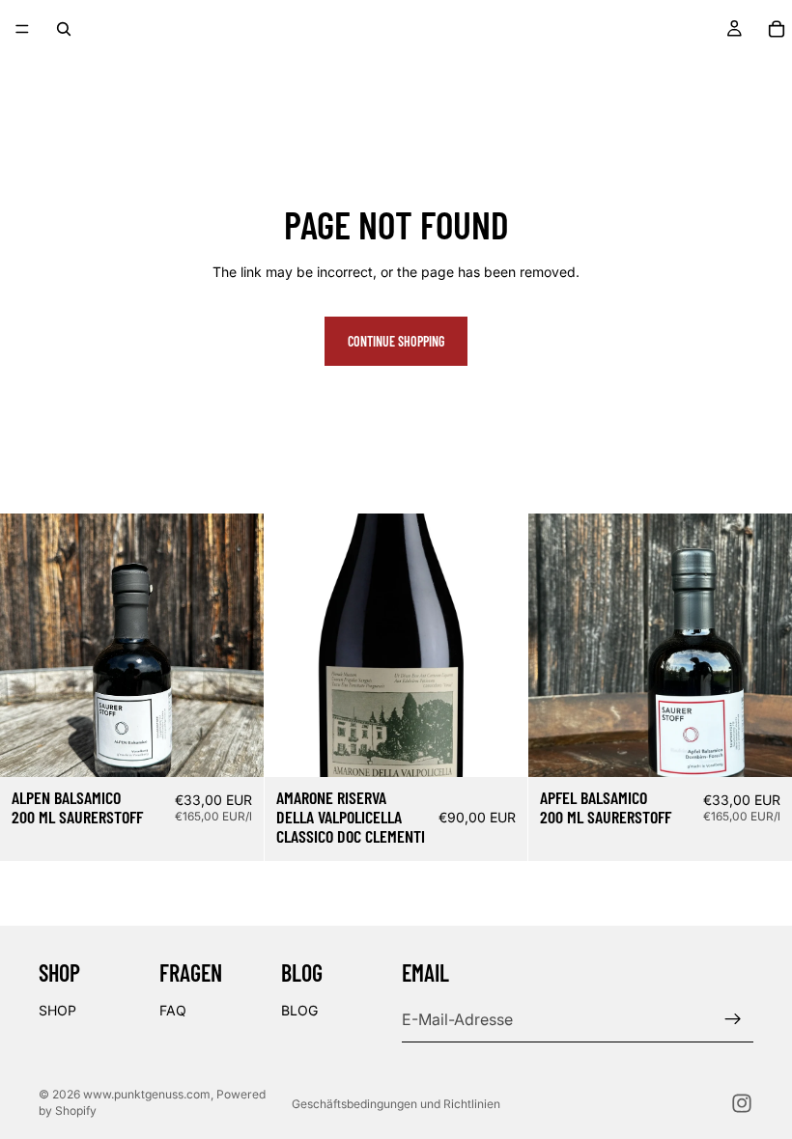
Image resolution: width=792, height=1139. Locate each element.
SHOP (57, 1010)
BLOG (299, 1010)
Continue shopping (396, 341)
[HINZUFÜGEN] (233, 747)
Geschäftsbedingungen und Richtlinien (396, 1104)
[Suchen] (63, 29)
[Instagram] (741, 1103)
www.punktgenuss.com (147, 1094)
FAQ (172, 1010)
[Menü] (22, 29)
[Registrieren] (733, 1019)
